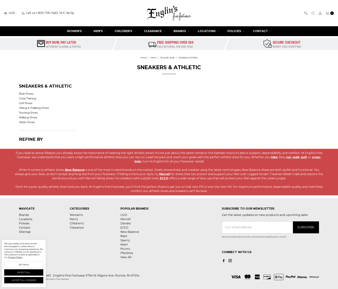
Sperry (125, 240)
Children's (124, 31)
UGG (123, 215)
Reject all (23, 272)
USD (12, 13)
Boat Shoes (26, 93)
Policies (234, 31)
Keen (124, 244)
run (288, 157)
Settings (24, 264)
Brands (180, 31)
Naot (123, 236)
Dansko (125, 223)
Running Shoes (28, 112)
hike (274, 157)
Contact (261, 31)
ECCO (164, 178)
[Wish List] (312, 13)
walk (295, 157)
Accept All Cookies (24, 280)
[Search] (305, 13)
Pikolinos (126, 253)
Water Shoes (27, 122)
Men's (99, 31)
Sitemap (25, 232)
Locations (207, 31)
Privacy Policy (15, 257)
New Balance (75, 170)
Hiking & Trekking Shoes (34, 108)
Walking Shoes (28, 117)
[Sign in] (320, 13)
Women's (75, 31)
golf (304, 157)
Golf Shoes (25, 103)
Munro (125, 248)
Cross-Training (27, 98)
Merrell (164, 174)
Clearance (153, 31)
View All (126, 257)
